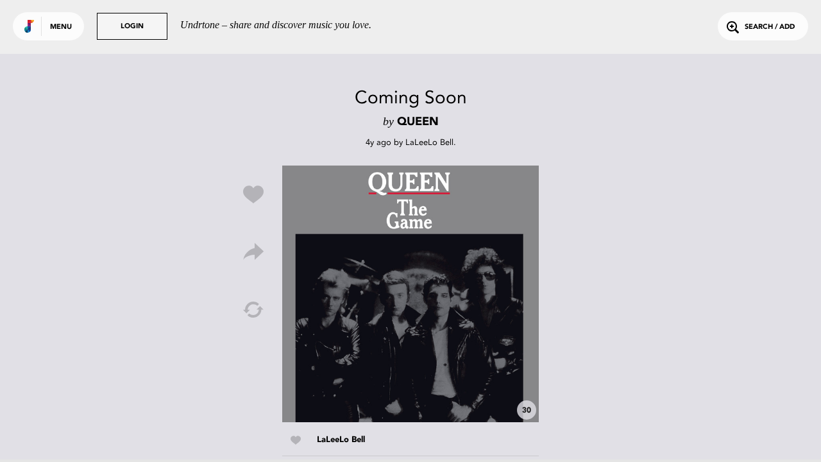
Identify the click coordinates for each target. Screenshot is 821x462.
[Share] (253, 252)
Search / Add (770, 27)
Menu (61, 27)
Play (410, 294)
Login (132, 26)
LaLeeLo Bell (429, 142)
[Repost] (253, 310)
